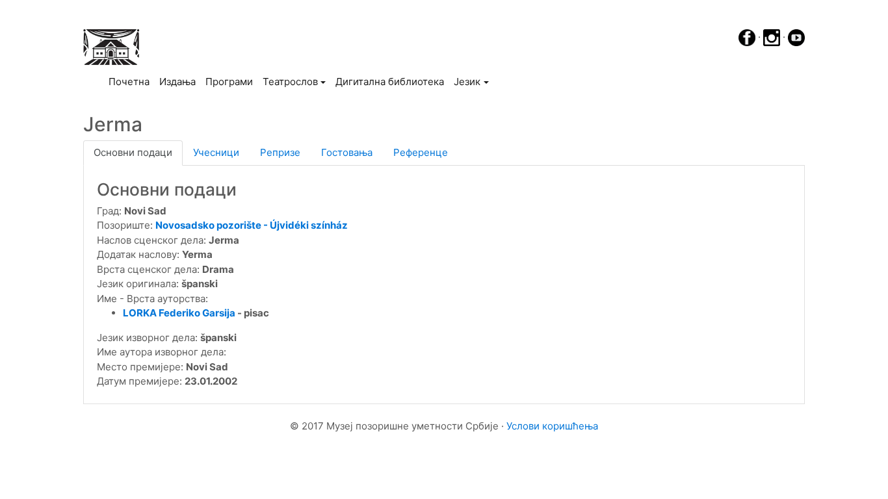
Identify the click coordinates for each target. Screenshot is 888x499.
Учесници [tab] (216, 152)
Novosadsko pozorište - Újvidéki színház (251, 225)
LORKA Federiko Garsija (179, 313)
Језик (467, 81)
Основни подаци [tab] (133, 152)
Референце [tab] (420, 152)
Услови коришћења (552, 426)
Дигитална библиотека (389, 81)
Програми (229, 81)
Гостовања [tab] (346, 152)
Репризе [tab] (280, 152)
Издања (177, 81)
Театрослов (290, 81)
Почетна (131, 81)
